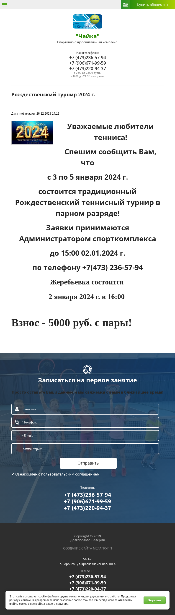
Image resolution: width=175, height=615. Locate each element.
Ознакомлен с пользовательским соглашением (57, 474)
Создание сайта (77, 548)
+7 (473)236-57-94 (87, 57)
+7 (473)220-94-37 (87, 68)
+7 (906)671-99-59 (87, 63)
